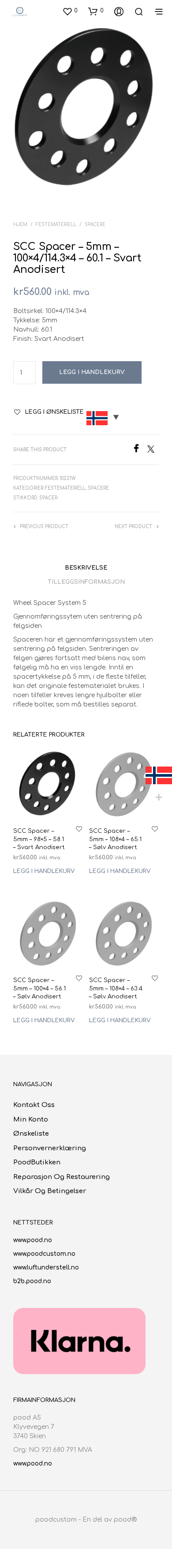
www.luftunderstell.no (46, 1267)
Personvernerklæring (49, 1148)
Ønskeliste (31, 1133)
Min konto (30, 1119)
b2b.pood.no (32, 1281)
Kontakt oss (34, 1105)
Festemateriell (56, 224)
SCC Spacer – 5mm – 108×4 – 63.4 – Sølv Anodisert (115, 989)
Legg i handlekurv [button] (44, 871)
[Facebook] (139, 450)
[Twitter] (153, 450)
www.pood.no (32, 1240)
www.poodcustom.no (44, 1254)
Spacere (95, 224)
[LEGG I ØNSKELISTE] (79, 828)
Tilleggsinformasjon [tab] (86, 582)
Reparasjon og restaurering (61, 1177)
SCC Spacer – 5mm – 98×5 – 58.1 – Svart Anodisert (39, 839)
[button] (70, 11)
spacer (48, 497)
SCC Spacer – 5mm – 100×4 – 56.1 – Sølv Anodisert (39, 989)
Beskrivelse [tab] (86, 568)
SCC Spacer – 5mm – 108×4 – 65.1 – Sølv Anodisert (115, 839)
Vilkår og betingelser (49, 1191)
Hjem (20, 224)
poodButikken (36, 1162)
